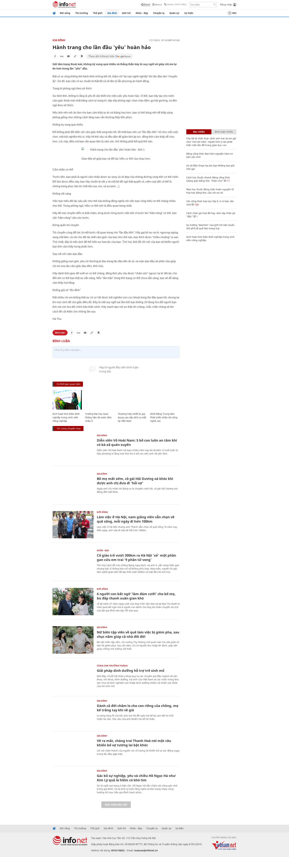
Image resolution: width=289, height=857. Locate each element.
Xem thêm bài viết (116, 804)
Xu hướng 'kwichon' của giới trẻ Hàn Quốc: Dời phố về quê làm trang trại (210, 226)
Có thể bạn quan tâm (68, 384)
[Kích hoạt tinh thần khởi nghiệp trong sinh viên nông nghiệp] (67, 400)
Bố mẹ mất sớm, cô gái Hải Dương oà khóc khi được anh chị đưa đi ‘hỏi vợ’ (135, 480)
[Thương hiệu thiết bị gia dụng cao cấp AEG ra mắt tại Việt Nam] (132, 400)
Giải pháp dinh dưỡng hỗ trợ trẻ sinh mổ (130, 670)
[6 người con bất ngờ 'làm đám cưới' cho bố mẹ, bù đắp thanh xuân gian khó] (73, 601)
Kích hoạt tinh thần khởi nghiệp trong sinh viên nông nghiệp (66, 417)
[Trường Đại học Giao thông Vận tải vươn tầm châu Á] (99, 400)
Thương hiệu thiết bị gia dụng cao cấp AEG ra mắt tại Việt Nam (132, 417)
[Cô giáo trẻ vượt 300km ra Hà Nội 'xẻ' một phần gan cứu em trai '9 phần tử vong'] (73, 563)
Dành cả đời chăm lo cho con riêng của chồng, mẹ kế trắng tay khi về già (137, 707)
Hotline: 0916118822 (177, 4)
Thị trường (81, 13)
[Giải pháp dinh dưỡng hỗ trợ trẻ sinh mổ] (73, 678)
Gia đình (112, 13)
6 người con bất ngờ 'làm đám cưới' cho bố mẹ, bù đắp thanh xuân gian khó (136, 596)
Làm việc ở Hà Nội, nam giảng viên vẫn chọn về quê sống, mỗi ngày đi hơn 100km (135, 519)
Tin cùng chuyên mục (69, 428)
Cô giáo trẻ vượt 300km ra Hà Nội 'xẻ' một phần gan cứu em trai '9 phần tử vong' (136, 557)
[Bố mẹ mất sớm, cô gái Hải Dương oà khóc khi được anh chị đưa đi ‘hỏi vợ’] (73, 486)
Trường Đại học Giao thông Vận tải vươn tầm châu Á (98, 417)
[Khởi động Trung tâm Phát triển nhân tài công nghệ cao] (164, 400)
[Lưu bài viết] (81, 56)
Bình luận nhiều (224, 131)
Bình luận (60, 332)
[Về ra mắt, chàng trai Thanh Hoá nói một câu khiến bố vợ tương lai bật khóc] (73, 748)
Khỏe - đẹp (142, 13)
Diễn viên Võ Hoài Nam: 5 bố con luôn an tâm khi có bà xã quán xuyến (137, 442)
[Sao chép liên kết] (75, 56)
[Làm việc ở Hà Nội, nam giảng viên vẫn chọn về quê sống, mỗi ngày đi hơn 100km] (73, 524)
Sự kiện (188, 13)
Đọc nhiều (199, 131)
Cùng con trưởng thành (112, 665)
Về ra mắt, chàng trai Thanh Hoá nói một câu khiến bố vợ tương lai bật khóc (134, 742)
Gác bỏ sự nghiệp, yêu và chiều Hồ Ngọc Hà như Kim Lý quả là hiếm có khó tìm (136, 777)
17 (228, 180)
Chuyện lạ (158, 13)
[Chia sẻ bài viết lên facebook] (55, 56)
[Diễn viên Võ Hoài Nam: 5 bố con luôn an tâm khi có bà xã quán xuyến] (73, 448)
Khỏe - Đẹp (103, 550)
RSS (234, 13)
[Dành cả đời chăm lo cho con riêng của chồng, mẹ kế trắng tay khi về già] (73, 713)
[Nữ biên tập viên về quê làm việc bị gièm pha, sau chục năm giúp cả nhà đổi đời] (73, 640)
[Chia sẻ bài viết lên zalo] (61, 56)
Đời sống (65, 13)
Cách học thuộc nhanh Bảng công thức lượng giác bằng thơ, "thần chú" (208, 179)
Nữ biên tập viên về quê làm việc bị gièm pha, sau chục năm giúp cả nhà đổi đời (138, 634)
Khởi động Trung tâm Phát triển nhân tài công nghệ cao (163, 417)
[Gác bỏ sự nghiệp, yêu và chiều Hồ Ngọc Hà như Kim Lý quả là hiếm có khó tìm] (73, 783)
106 (196, 204)
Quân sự (174, 13)
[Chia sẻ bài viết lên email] (68, 56)
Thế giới (97, 13)
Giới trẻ (126, 13)
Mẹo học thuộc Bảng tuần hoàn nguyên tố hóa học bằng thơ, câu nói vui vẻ (210, 191)
